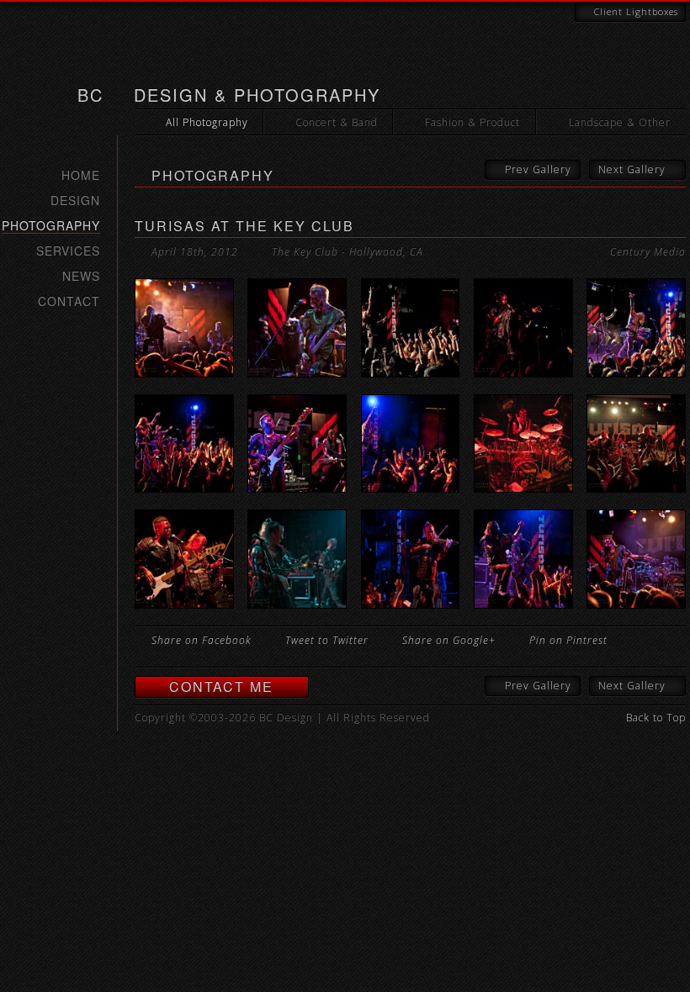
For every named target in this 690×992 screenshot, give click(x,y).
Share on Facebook (201, 640)
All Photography (207, 122)
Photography (51, 226)
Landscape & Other (620, 122)
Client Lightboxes (636, 11)
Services (68, 250)
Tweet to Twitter (327, 640)
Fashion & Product (472, 122)
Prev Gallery (538, 169)
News (81, 275)
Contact (69, 301)
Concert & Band (336, 122)
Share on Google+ (449, 640)
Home (80, 174)
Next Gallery (632, 169)
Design (75, 200)
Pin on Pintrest (568, 640)
